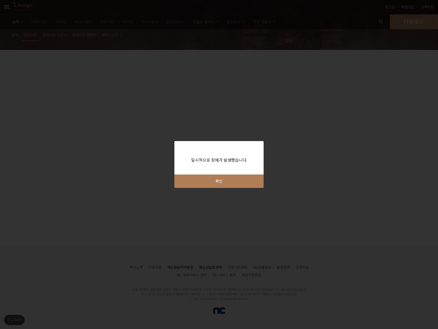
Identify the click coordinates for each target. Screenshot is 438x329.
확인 (219, 181)
